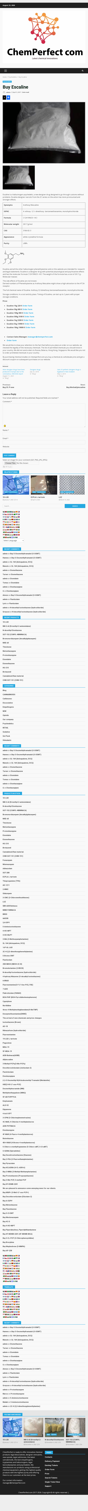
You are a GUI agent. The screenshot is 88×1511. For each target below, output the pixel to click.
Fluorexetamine (9, 1035)
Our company (8, 719)
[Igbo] (19, 519)
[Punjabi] (10, 530)
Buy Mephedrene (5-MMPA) (14, 1246)
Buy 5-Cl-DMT (8, 1213)
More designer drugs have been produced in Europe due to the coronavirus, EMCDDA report (14, 372)
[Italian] (8, 522)
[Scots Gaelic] (14, 532)
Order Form (49, 1470)
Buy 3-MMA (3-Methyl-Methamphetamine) (19, 1172)
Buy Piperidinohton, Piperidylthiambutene (19, 1230)
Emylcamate (8, 1101)
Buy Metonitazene (10, 1205)
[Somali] (16, 532)
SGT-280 (6, 873)
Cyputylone (7, 1001)
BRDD (5, 914)
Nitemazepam (8, 864)
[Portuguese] (8, 530)
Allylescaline (8, 1060)
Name (6, 430)
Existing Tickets (51, 1465)
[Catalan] (16, 512)
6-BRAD (6, 981)
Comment (7, 401)
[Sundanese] (4, 535)
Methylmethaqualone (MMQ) (14, 1093)
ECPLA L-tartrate (44, 485)
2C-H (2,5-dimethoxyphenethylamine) (18, 952)
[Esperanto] (14, 514)
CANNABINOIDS (9, 695)
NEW (6, 492)
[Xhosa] (10, 537)
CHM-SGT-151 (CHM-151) (13, 680)
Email (5, 438)
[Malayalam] (19, 524)
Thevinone (7, 647)
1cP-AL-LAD (8, 947)
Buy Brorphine (8, 1242)
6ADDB (5, 918)
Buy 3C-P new (8, 386)
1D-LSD (16, 485)
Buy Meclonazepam (10, 1217)
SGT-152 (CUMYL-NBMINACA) (15, 634)
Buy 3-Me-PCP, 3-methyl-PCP (14, 1180)
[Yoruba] (14, 537)
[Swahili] (6, 535)
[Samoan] (12, 532)
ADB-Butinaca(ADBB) (11, 1055)
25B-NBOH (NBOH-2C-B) (12, 964)
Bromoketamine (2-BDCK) (13, 968)
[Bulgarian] (14, 512)
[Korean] (19, 522)
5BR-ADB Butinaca (10, 906)
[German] (12, 517)
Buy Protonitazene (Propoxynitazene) (18, 1176)
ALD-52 (6, 1105)
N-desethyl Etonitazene (12, 630)
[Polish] (6, 530)
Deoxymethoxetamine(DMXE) (15, 1014)
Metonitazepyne (9, 651)
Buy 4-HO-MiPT (9, 1226)
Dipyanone (7, 1109)
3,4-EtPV (6, 923)
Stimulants (7, 740)
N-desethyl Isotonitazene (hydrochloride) (27, 608)
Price (47, 1474)
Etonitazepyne (8, 1130)
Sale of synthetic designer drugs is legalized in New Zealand (69, 371)
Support (48, 1486)
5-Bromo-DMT (8, 956)
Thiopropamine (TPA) (11, 881)
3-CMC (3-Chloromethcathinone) (16, 898)
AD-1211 (6, 885)
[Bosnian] (12, 512)
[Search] (82, 71)
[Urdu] (4, 537)
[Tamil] (12, 535)
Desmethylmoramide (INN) (13, 1089)
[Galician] (10, 517)
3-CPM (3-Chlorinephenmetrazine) (17, 1118)
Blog (4, 690)
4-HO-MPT (7, 931)
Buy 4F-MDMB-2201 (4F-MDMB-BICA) (17, 1234)
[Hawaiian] (6, 519)
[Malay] (4, 527)
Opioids (6, 715)
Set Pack (6, 736)
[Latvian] (8, 524)
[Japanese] (10, 522)
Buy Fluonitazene (10, 1209)
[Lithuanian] (10, 524)
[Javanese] (12, 522)
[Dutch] (10, 514)
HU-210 (6, 668)
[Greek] (14, 517)
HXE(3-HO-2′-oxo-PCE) (12, 1084)
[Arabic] (8, 512)
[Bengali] (10, 512)
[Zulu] (16, 537)
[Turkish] (19, 535)
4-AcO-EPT (7, 1114)
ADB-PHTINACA (9, 1126)
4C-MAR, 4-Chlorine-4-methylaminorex (18, 1122)
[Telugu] (14, 535)
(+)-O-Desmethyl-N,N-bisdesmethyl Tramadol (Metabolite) (26, 1080)
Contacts (48, 1457)
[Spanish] (19, 532)
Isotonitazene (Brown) (12, 1022)
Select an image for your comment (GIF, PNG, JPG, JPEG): (25, 460)
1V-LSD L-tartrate (10, 1039)
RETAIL (5, 728)
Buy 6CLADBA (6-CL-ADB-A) (14, 1168)
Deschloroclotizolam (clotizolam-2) (17, 1068)
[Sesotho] (19, 530)
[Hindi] (10, 519)
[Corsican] (4, 514)
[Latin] (6, 524)
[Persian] (4, 530)
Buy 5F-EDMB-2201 (10, 1184)
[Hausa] (4, 519)
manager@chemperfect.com (40, 337)
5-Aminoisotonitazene (12, 927)
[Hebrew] (8, 519)
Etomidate (14, 579)
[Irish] (6, 522)
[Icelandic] (16, 519)
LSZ (72, 485)
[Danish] (8, 514)
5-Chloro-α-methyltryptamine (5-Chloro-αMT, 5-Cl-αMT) (25, 1147)
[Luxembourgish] (12, 524)
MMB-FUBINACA (9, 910)
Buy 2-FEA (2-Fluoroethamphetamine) (18, 1159)
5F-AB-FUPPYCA (9, 1097)
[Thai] (16, 535)
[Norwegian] (16, 527)
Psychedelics (7, 81)
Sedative (6, 732)
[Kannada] (14, 522)
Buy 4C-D (6, 1222)
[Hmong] (12, 519)
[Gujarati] (16, 517)
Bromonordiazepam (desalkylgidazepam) (19, 639)
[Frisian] (8, 517)
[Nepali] (14, 527)
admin (8, 92)
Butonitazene (8, 1138)
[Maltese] (6, 527)
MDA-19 (6, 1047)
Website (6, 446)
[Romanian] (12, 530)
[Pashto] (19, 527)
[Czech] (6, 514)
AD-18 (5, 1026)
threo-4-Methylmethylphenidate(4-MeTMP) (20, 1010)
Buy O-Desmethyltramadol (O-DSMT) (25, 554)
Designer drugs (35, 370)
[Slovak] (8, 532)
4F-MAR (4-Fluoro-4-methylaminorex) (18, 1134)
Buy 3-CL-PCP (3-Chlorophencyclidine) (18, 1238)
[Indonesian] (4, 522)
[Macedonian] (14, 524)
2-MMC (5, 889)
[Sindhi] (4, 532)
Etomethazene (16, 570)
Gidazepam (7, 893)
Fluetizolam (15, 599)
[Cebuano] (19, 512)
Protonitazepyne (9, 655)
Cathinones (7, 699)
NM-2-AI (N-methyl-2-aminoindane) (17, 626)
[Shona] (16, 530)
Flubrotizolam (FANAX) (12, 993)
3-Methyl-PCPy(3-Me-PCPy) (14, 1064)
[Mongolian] (10, 527)
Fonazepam (7, 860)
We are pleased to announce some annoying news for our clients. (29, 1188)
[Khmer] (16, 522)
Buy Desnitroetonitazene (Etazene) (17, 1155)
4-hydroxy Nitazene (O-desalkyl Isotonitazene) (21, 976)
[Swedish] (8, 535)
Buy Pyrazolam (9, 1163)
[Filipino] (19, 514)
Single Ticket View (52, 1482)
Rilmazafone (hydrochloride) (14, 1030)
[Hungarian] (14, 519)
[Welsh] (8, 537)
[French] (6, 517)
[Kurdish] (4, 524)
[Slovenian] (10, 532)
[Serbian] (14, 530)
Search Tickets (51, 1478)
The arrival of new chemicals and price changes (22, 1018)
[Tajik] (10, 535)
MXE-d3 (6, 643)
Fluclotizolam (8, 1072)
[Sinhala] (6, 532)
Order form (27, 306)
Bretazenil (7, 672)
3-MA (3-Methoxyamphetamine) (15, 939)
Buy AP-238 (7, 1251)
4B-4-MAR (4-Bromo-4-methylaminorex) (19, 1143)
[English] (12, 514)
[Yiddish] (12, 537)
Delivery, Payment (52, 1461)
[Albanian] (6, 512)
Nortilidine (7, 1006)
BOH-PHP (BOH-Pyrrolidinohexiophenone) (20, 997)
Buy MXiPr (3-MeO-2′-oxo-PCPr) (16, 1192)
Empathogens (8, 707)
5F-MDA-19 (7, 1051)
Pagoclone (7, 1043)
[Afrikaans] (4, 512)
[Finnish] (4, 517)
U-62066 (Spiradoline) (11, 1151)
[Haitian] (19, 517)
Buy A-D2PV (7, 1201)
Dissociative (8, 703)
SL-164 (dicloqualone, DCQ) (21, 562)
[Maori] (8, 527)
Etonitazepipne (16, 587)
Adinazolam (7, 869)
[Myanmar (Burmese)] (12, 527)
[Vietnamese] (6, 537)
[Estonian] (16, 514)
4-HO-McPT (7, 935)
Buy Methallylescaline (75, 386)
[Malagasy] (16, 524)
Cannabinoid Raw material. (13, 676)
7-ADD (5, 989)
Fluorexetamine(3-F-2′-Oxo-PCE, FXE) (18, 985)
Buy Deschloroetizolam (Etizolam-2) (17, 1197)
